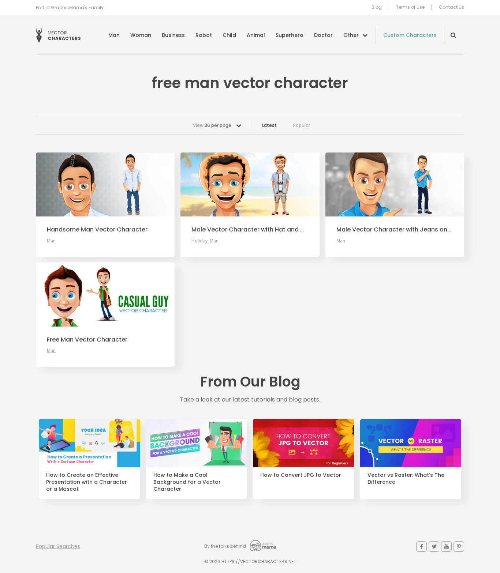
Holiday (199, 241)
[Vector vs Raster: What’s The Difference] (411, 443)
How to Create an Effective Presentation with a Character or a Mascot (86, 482)
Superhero (289, 35)
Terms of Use (410, 7)
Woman (140, 35)
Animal (256, 35)
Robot (203, 35)
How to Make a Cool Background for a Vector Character (187, 482)
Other (351, 35)
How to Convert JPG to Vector (300, 475)
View (212, 125)
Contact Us (451, 7)
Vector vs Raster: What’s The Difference (405, 479)
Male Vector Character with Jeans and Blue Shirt (394, 230)
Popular (301, 125)
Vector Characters (58, 35)
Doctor (323, 35)
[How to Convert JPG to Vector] (303, 443)
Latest (269, 125)
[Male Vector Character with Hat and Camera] (249, 184)
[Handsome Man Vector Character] (105, 184)
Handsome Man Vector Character (97, 230)
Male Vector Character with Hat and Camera (249, 230)
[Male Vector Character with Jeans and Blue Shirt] (394, 184)
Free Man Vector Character (87, 340)
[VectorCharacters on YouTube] (446, 546)
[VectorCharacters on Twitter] (434, 546)
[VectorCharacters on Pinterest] (459, 546)
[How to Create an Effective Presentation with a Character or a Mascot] (89, 443)
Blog (377, 7)
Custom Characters (410, 35)
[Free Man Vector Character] (105, 295)
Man (114, 35)
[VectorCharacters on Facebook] (421, 546)
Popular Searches (58, 546)
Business (173, 35)
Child (229, 35)
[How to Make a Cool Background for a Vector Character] (196, 443)
